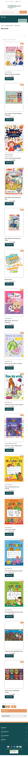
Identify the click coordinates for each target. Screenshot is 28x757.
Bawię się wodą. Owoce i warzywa (13, 363)
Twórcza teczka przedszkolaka (13, 158)
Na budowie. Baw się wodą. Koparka (14, 404)
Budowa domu (8, 279)
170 (13, 706)
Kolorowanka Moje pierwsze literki (13, 570)
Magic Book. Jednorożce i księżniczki (11, 321)
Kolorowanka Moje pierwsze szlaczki (12, 487)
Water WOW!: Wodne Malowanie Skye (13, 198)
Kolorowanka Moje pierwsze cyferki (14, 612)
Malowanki (5, 710)
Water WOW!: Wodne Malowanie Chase (13, 239)
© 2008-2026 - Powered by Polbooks (14, 748)
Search (23, 12)
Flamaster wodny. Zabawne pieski (13, 445)
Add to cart (9, 78)
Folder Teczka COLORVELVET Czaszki (12, 691)
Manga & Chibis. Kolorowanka (12, 74)
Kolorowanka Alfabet (10, 529)
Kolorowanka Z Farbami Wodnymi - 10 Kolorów (14, 114)
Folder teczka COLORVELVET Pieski (14, 651)
